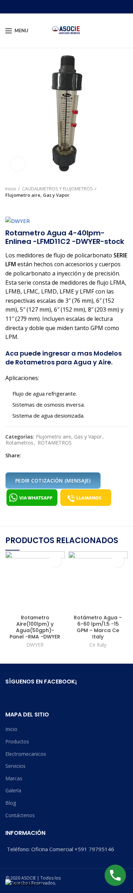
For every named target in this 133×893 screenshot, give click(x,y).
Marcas (13, 778)
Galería (13, 790)
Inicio (10, 188)
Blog (10, 802)
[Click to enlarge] (18, 164)
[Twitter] (35, 455)
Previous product (8, 205)
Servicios (15, 766)
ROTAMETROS (55, 443)
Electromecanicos (25, 753)
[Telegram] (59, 455)
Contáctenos (20, 815)
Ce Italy (97, 645)
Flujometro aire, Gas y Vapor (37, 195)
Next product (23, 205)
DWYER (35, 645)
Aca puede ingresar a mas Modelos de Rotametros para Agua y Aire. (63, 358)
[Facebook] (27, 455)
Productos (17, 741)
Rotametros (19, 443)
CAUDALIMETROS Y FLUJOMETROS (57, 188)
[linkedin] (51, 455)
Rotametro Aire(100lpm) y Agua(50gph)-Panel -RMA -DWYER (35, 627)
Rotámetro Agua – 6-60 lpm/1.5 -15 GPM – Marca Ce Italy (98, 627)
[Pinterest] (43, 455)
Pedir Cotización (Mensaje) (53, 480)
